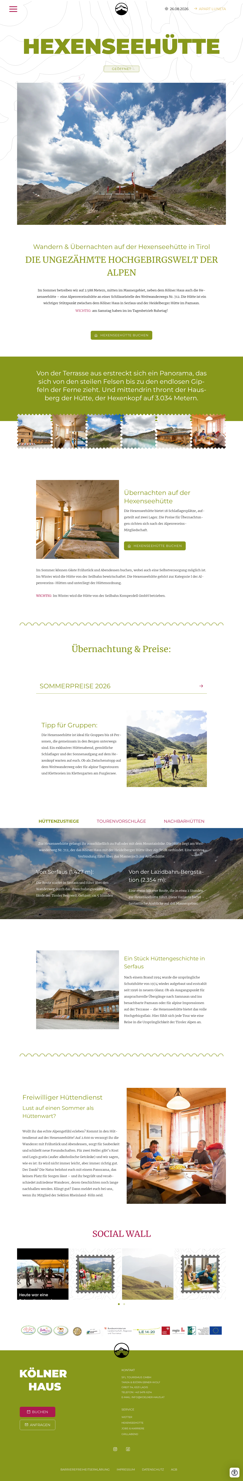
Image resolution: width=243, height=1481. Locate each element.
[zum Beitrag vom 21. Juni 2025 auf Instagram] (200, 1274)
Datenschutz (153, 1469)
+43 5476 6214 (143, 1392)
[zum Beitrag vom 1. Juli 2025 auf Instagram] (95, 1274)
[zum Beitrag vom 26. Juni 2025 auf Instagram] (147, 1274)
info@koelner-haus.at (148, 1397)
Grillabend (130, 1434)
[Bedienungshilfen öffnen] (234, 1472)
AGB (174, 1469)
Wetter (127, 1417)
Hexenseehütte (132, 1422)
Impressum (126, 1469)
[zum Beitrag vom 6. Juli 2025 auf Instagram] (42, 1274)
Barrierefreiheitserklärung (85, 1469)
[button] (34, 431)
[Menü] (21, 9)
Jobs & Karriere (133, 1428)
